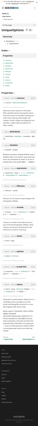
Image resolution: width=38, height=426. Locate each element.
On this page (7, 25)
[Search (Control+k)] (35, 8)
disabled (8, 66)
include (7, 74)
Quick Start (4, 353)
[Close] (36, 2)
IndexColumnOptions (19, 103)
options (8, 80)
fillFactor (8, 71)
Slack (3, 378)
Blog (2, 392)
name (7, 77)
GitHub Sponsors (6, 402)
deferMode (9, 63)
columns (8, 60)
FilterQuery (19, 289)
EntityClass (30, 173)
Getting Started (6, 357)
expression (9, 69)
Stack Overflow (6, 381)
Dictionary (15, 256)
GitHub (29, 1)
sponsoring (14, 3)
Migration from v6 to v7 (8, 360)
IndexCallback (10, 175)
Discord (3, 374)
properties (9, 83)
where (7, 86)
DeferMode (18, 136)
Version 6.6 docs (6, 364)
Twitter (3, 395)
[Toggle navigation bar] (2, 7)
